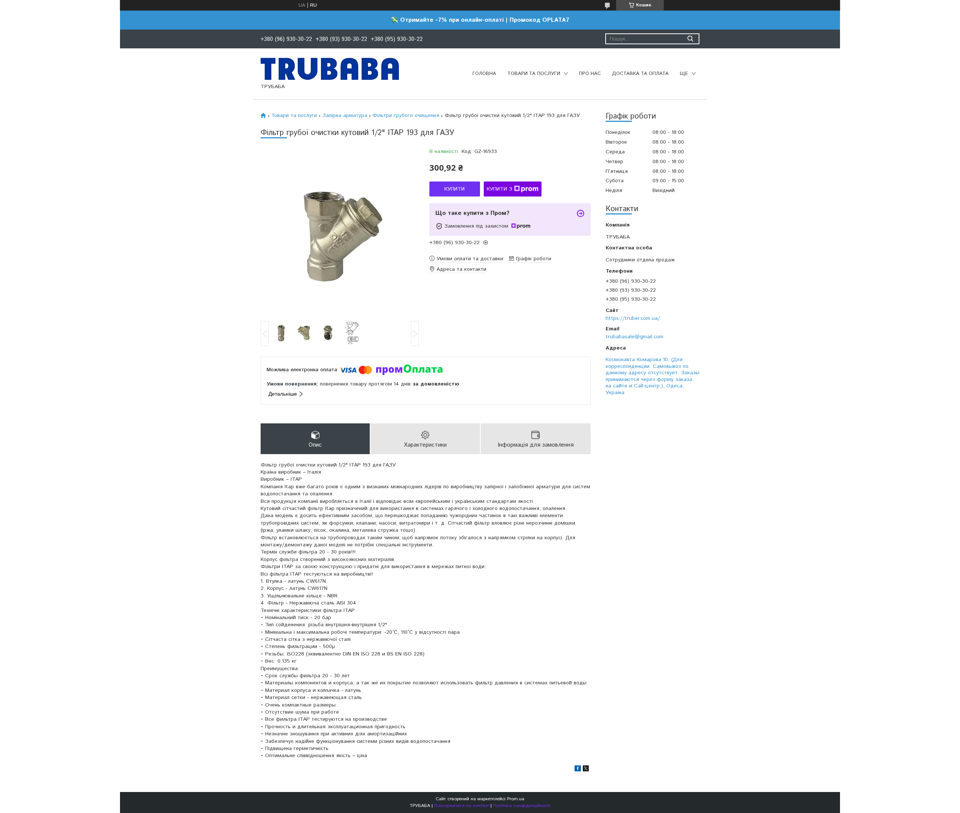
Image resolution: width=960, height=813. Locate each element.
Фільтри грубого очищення (405, 115)
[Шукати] (690, 39)
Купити (454, 189)
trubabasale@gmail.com (634, 336)
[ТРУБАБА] (330, 68)
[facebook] (577, 770)
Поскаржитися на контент (461, 805)
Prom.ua (515, 799)
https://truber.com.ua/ (633, 318)
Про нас (590, 73)
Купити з (499, 189)
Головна (484, 73)
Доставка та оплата (640, 73)
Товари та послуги (533, 73)
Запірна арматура (344, 115)
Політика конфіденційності (521, 805)
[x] (586, 770)
